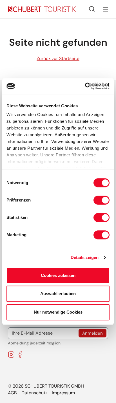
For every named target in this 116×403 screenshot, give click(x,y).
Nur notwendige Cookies (58, 312)
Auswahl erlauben (58, 293)
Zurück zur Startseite (58, 58)
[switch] (101, 200)
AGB (12, 393)
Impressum (63, 393)
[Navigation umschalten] (105, 9)
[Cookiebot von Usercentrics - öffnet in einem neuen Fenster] (85, 86)
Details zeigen (85, 257)
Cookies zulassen (58, 275)
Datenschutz (34, 393)
